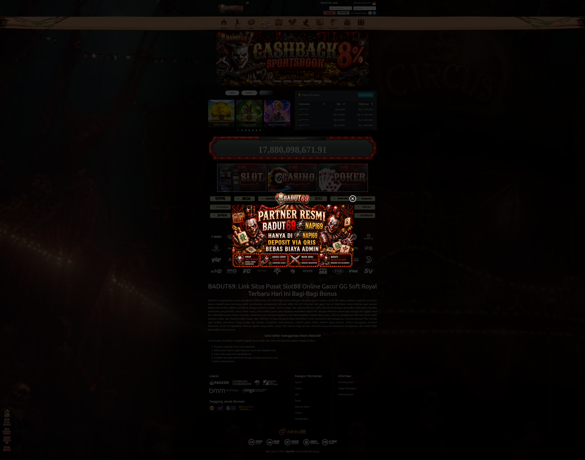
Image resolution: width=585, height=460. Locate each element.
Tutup (352, 198)
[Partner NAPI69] (292, 236)
